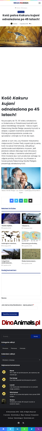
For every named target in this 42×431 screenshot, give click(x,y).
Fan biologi (13, 378)
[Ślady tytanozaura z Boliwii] (31, 254)
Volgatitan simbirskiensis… (7, 262)
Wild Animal (14, 392)
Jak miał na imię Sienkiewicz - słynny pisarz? (17, 305)
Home (18, 8)
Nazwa (3, 298)
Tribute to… (26, 226)
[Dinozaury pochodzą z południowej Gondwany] (31, 236)
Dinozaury (24, 8)
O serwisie (7, 415)
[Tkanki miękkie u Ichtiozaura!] (10, 218)
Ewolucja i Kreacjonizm (31, 415)
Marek (12, 370)
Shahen (15, 23)
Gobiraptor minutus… (9, 243)
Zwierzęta (22, 348)
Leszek (12, 385)
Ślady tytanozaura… (29, 261)
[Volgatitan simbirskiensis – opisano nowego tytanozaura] (10, 254)
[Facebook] (12, 201)
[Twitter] (16, 201)
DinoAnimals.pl (15, 415)
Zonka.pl (10, 418)
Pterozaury (14, 348)
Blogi (22, 415)
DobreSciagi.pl (18, 418)
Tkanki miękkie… (7, 226)
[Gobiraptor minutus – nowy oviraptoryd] (10, 236)
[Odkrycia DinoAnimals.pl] (21, 3)
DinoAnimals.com (29, 418)
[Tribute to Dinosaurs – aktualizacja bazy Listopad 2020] (31, 218)
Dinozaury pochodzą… (30, 243)
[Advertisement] (21, 70)
